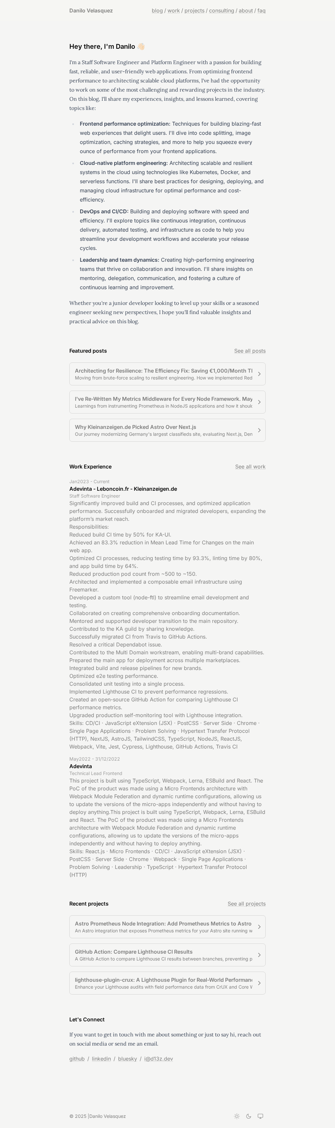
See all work (250, 466)
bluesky (127, 1058)
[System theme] (260, 1116)
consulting (221, 10)
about (246, 10)
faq (261, 10)
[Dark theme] (248, 1116)
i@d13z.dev (158, 1058)
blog (157, 10)
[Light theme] (237, 1116)
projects (194, 10)
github (77, 1058)
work (174, 10)
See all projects (247, 903)
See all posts (250, 350)
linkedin (101, 1058)
